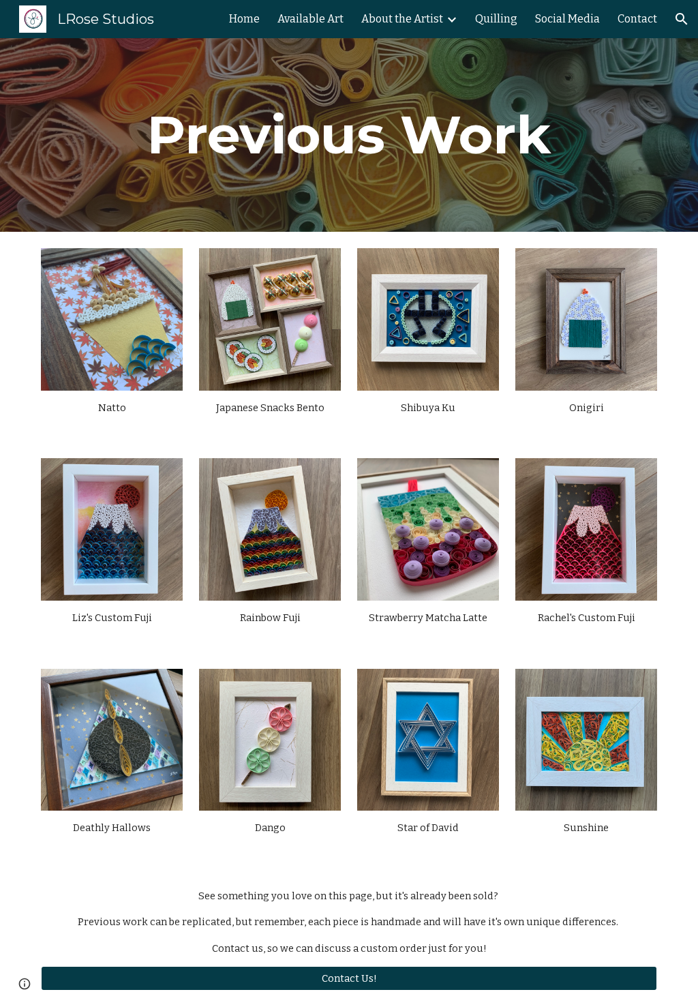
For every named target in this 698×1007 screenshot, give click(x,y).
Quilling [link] (496, 18)
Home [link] (244, 18)
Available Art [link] (310, 18)
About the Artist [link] (402, 18)
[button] (681, 19)
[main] (349, 135)
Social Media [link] (567, 18)
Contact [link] (637, 18)
